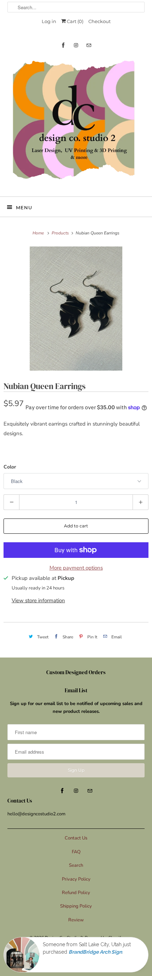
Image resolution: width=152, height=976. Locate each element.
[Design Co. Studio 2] (76, 122)
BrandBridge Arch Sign (95, 952)
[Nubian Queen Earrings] (76, 308)
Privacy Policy (76, 879)
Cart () (74, 21)
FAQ (76, 852)
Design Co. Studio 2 (64, 938)
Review (76, 920)
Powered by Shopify (104, 938)
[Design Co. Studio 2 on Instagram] (76, 45)
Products (61, 233)
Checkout (99, 21)
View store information (38, 600)
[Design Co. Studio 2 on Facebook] (63, 45)
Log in (49, 21)
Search (76, 865)
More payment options (76, 567)
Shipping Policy (76, 906)
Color (10, 467)
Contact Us (76, 838)
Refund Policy (76, 892)
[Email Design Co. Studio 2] (88, 45)
